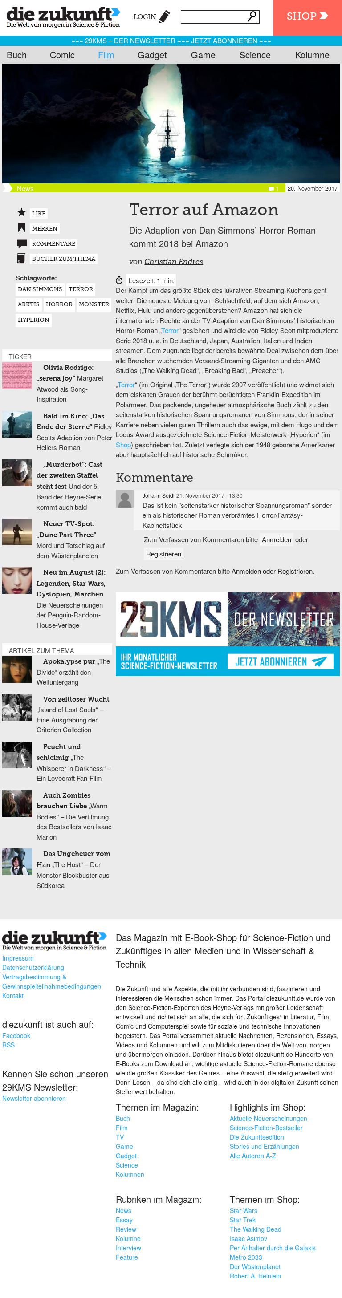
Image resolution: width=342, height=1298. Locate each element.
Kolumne (312, 54)
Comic (62, 54)
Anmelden (276, 539)
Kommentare (53, 244)
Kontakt (13, 995)
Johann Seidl (158, 495)
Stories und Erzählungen (264, 1146)
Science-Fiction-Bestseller (266, 1127)
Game (203, 54)
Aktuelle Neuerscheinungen (268, 1118)
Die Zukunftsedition (257, 1136)
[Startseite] (60, 15)
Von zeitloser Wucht (76, 699)
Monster (94, 305)
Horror (59, 305)
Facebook (16, 1035)
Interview (128, 1247)
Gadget (152, 54)
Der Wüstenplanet (255, 1266)
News (123, 1210)
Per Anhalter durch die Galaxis (273, 1247)
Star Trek (243, 1219)
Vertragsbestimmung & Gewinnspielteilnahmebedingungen (51, 981)
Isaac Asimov (248, 1238)
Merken (44, 229)
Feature (127, 1257)
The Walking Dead (255, 1229)
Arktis (29, 305)
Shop (302, 17)
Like (38, 214)
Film (106, 54)
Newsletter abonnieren (34, 1098)
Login (145, 17)
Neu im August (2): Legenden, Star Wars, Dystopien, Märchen (71, 583)
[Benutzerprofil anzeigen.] (125, 499)
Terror (170, 330)
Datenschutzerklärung (33, 967)
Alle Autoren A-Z (253, 1155)
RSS (8, 1044)
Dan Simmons (40, 289)
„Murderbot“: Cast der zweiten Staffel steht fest (69, 476)
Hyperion (33, 320)
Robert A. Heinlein (255, 1275)
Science (255, 54)
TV (120, 1136)
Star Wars (243, 1210)
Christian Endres (173, 262)
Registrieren (163, 553)
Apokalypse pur (69, 661)
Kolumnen (130, 1174)
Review (126, 1229)
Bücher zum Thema (63, 259)
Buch (17, 54)
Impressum (18, 957)
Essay (124, 1219)
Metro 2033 (246, 1257)
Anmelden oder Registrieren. (273, 571)
